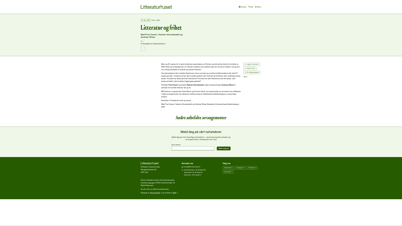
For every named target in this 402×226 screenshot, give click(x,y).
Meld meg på (224, 148)
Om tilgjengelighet (253, 72)
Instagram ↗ (241, 168)
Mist (174, 193)
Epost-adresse (175, 144)
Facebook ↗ (252, 168)
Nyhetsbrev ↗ (228, 168)
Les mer (151, 183)
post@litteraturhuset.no (192, 167)
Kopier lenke (251, 68)
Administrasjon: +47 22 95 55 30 (195, 170)
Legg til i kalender (253, 64)
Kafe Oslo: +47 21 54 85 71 (192, 175)
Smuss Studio (155, 193)
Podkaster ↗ (228, 172)
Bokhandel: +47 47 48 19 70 (193, 172)
